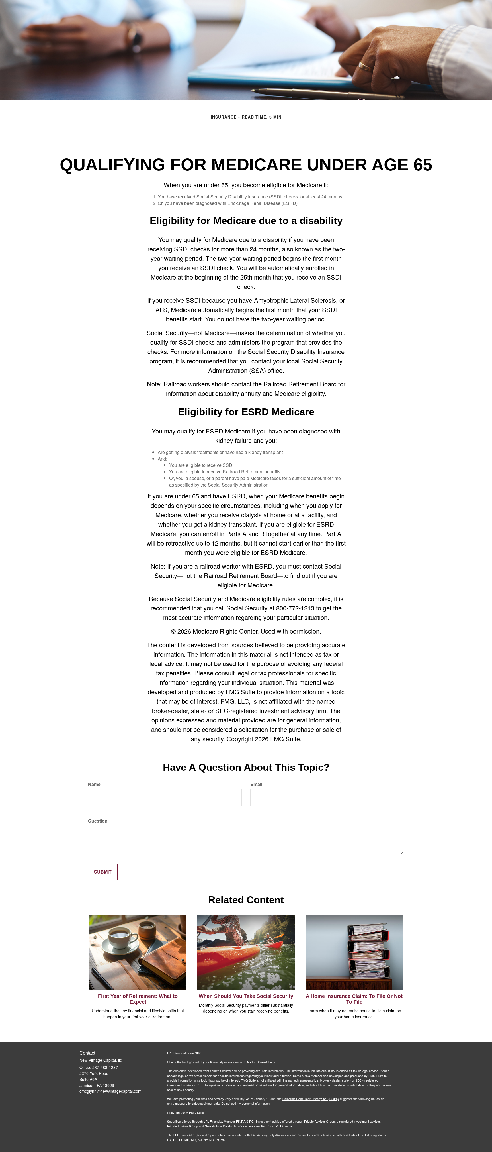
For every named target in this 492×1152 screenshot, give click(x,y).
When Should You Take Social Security (246, 996)
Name (94, 784)
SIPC (249, 1121)
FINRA (240, 1121)
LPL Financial (213, 1121)
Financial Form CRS (187, 1053)
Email (256, 784)
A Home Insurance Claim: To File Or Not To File (354, 999)
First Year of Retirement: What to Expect (138, 999)
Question (98, 821)
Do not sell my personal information (245, 1103)
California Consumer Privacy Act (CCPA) (310, 1098)
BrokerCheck (266, 1062)
